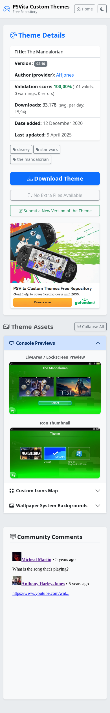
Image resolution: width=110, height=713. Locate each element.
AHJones (65, 75)
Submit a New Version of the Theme (57, 210)
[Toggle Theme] (102, 9)
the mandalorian (32, 159)
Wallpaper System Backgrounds (51, 505)
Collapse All (92, 326)
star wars (48, 149)
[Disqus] (55, 620)
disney (23, 149)
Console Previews (35, 343)
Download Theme (58, 178)
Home (87, 9)
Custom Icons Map (37, 490)
